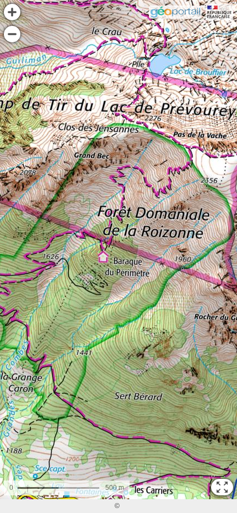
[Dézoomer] (12, 34)
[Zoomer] (12, 12)
